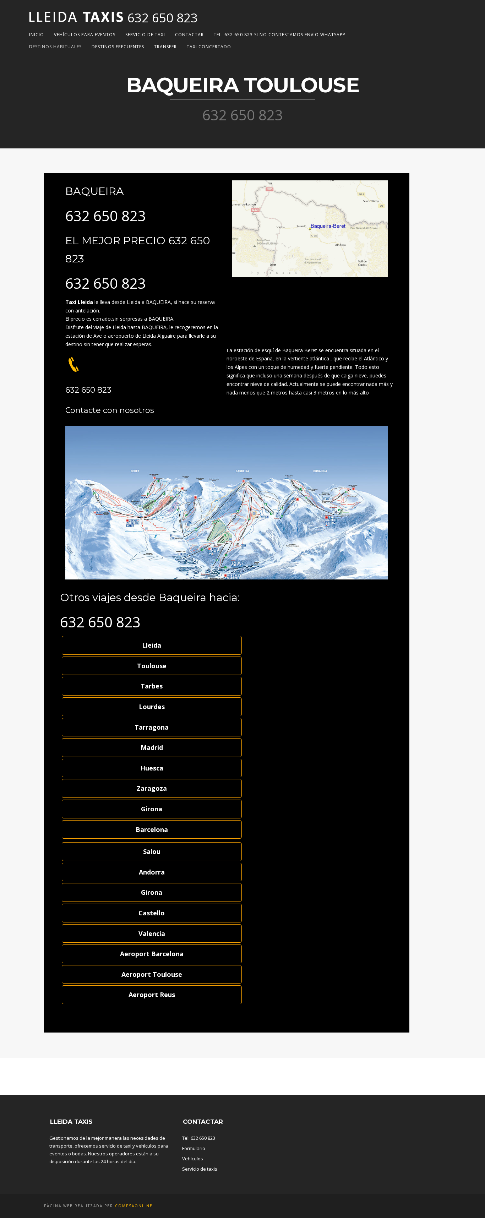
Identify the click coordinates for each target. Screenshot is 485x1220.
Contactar (189, 35)
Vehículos (192, 1158)
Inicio (36, 35)
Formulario (193, 1148)
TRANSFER (165, 47)
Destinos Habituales (55, 47)
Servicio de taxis (199, 1169)
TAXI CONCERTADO (209, 47)
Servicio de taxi (145, 35)
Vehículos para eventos (84, 35)
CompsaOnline (134, 1205)
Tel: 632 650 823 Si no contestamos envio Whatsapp (279, 35)
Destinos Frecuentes (118, 47)
